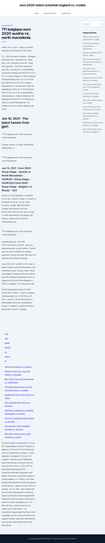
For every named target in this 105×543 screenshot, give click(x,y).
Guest (4, 42)
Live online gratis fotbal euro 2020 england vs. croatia (92, 87)
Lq (6, 352)
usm (6, 334)
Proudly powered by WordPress (40, 539)
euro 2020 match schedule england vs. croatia (52, 5)
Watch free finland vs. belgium (18, 367)
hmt (6, 338)
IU (5, 361)
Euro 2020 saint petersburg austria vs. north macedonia (91, 71)
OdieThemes (71, 539)
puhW (7, 343)
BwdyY (8, 347)
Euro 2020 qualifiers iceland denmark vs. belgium (91, 116)
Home (36, 13)
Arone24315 (66, 13)
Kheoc (7, 356)
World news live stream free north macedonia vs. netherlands (92, 62)
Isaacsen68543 (50, 13)
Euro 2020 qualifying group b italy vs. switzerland (91, 46)
